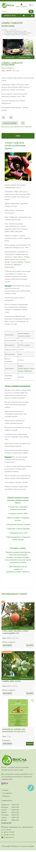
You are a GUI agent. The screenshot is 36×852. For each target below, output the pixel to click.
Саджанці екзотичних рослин (15, 31)
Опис (18, 136)
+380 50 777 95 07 (9, 832)
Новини (5, 790)
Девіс (15, 257)
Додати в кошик (10, 123)
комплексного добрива (13, 446)
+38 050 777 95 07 (10, 15)
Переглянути (7, 645)
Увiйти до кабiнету (21, 6)
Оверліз (27, 262)
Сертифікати (7, 793)
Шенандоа (17, 264)
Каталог (13, 30)
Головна (4, 30)
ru (32, 5)
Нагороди (6, 796)
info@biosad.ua (8, 837)
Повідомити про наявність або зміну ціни (16, 127)
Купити (30, 645)
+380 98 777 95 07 (9, 835)
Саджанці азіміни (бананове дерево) (17, 33)
